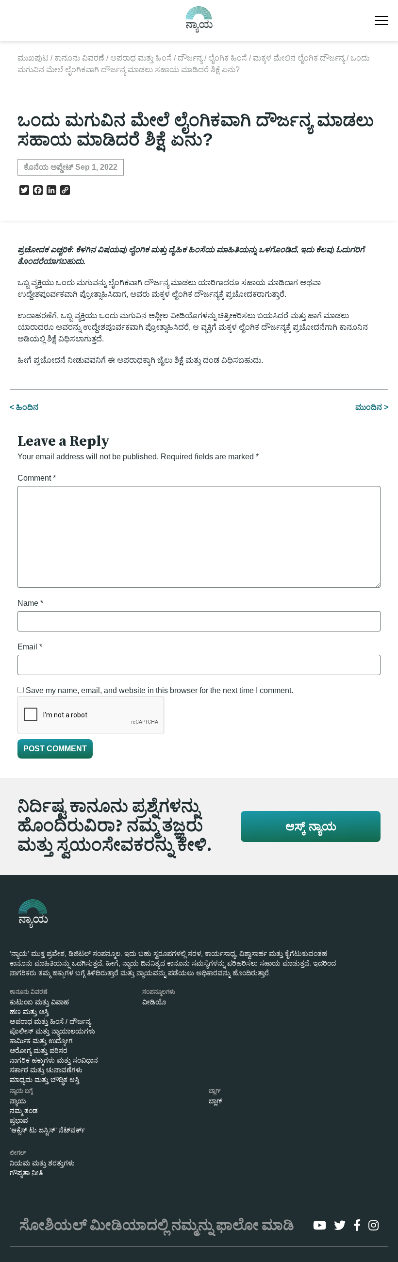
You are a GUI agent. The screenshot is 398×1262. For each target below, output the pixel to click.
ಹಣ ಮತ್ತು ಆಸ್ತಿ (29, 1012)
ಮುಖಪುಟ (33, 58)
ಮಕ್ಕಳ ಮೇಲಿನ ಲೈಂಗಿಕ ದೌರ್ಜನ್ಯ (299, 58)
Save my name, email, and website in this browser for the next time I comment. (159, 690)
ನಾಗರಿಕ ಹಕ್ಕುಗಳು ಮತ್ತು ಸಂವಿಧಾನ (54, 1060)
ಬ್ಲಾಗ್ (214, 1090)
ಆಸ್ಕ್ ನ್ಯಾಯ (310, 826)
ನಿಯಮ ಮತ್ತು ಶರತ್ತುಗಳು (42, 1163)
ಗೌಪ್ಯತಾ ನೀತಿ (26, 1173)
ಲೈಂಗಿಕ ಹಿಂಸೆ (227, 58)
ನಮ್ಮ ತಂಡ (24, 1111)
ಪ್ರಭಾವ (19, 1120)
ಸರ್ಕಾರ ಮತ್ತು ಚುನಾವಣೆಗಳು (46, 1070)
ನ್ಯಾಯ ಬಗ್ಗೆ (21, 1090)
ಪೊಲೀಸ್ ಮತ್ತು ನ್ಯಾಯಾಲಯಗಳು (52, 1031)
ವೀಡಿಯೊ (154, 1002)
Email (29, 647)
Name (30, 603)
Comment (36, 478)
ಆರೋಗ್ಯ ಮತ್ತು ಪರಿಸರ (38, 1050)
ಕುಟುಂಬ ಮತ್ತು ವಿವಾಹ (39, 1002)
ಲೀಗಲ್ (18, 1152)
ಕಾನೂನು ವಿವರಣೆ (79, 58)
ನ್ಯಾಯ (18, 1101)
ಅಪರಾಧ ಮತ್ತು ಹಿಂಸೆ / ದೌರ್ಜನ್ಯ (156, 58)
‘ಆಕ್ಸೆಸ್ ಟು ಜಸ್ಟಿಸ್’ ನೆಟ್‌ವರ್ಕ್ (47, 1130)
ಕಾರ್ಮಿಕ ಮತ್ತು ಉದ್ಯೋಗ (41, 1041)
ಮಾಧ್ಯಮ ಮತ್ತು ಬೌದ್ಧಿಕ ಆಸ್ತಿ (44, 1080)
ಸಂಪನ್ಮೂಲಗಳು (158, 991)
